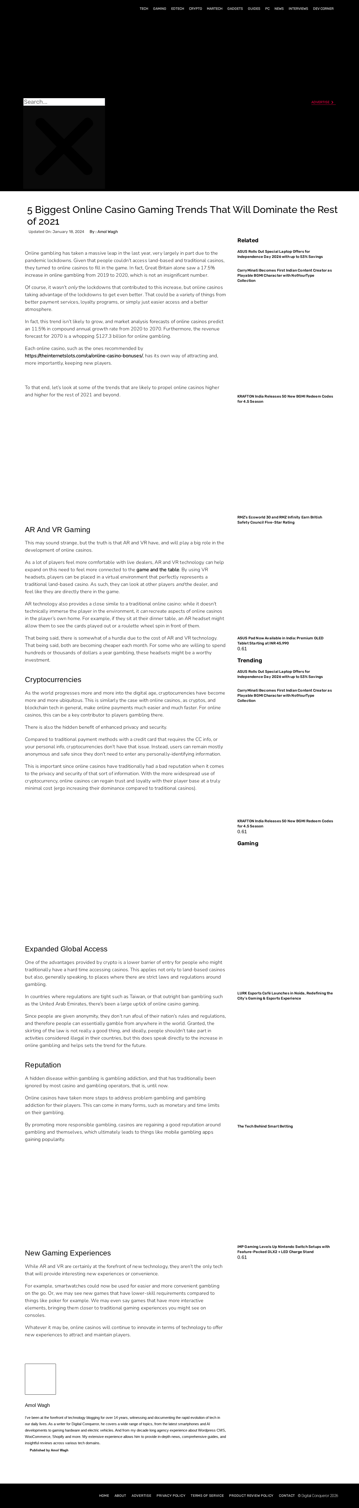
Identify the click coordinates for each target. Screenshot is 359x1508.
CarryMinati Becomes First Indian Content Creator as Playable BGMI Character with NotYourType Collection (284, 275)
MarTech (214, 9)
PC (267, 9)
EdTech (177, 9)
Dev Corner (323, 9)
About (121, 1496)
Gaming (159, 9)
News (279, 9)
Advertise (141, 1496)
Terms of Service (207, 1496)
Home (104, 1496)
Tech (144, 9)
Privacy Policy (171, 1496)
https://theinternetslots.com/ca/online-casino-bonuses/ (84, 355)
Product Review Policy (251, 1496)
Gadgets (235, 9)
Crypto (195, 9)
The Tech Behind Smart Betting (265, 1126)
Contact (287, 1496)
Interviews (298, 9)
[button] (64, 56)
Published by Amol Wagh (49, 1450)
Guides (254, 9)
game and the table (158, 569)
